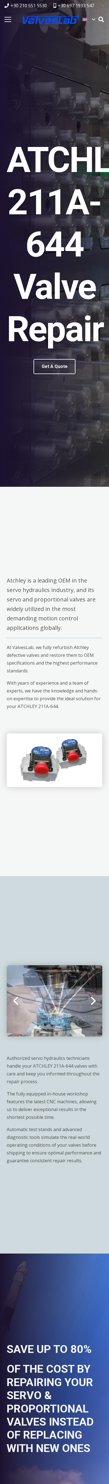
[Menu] (8, 19)
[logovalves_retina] (51, 19)
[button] (88, 19)
